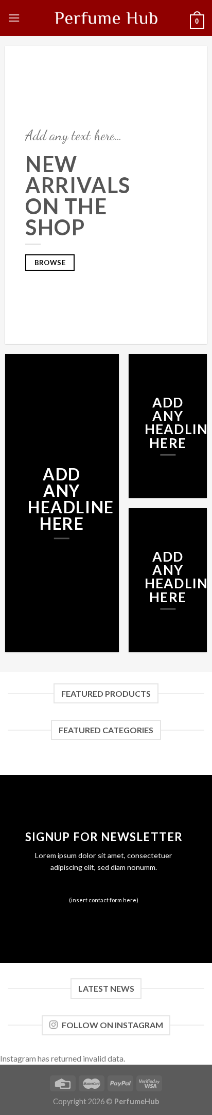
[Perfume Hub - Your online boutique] (106, 18)
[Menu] (14, 17)
